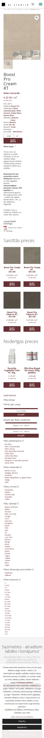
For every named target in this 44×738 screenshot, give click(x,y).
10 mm (7, 613)
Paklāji (7, 480)
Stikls (7, 482)
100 (6, 632)
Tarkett (7, 560)
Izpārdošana (10, 395)
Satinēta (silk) (10, 494)
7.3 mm (7, 597)
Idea (6, 530)
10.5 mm (8, 618)
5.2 (6, 588)
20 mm (7, 627)
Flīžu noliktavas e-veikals (21, 9)
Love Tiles (8, 537)
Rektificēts (17, 132)
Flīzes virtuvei (10, 449)
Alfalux (7, 509)
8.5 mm (7, 604)
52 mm (7, 629)
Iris (6, 532)
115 (6, 634)
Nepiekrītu (22, 727)
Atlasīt (21, 415)
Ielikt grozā (13, 141)
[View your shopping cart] (34, 4)
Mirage (7, 542)
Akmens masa (14, 119)
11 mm (7, 620)
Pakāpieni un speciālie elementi (16, 460)
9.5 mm (7, 611)
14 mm (7, 625)
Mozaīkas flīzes (10, 458)
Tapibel (7, 558)
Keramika (8, 475)
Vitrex (7, 563)
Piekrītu (22, 721)
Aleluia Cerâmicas (11, 507)
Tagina (7, 556)
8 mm (7, 599)
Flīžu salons (7, 9)
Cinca (7, 518)
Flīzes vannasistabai (11, 109)
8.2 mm (7, 601)
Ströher (7, 553)
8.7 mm (7, 606)
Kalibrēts (8, 575)
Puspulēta (8, 497)
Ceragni (7, 516)
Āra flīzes (8, 444)
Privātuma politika (25, 682)
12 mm (7, 622)
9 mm (13, 127)
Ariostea (8, 512)
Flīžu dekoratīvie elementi (14, 451)
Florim (7, 525)
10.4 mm (8, 615)
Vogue (7, 565)
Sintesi (7, 551)
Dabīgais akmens (11, 473)
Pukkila (7, 546)
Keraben (8, 535)
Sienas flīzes (9, 115)
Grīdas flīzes (16, 113)
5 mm (7, 585)
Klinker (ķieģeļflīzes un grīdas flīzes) (18, 477)
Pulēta (7, 499)
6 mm (7, 590)
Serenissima (9, 549)
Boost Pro (15, 106)
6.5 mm (7, 592)
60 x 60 (12, 125)
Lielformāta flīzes (11, 456)
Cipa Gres (8, 521)
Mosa (7, 544)
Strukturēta (9, 490)
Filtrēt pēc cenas (12, 404)
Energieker (9, 523)
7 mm (7, 595)
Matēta (13, 122)
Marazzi (8, 539)
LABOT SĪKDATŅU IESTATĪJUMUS (22, 717)
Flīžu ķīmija (9, 399)
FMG (6, 528)
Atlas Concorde (12, 93)
